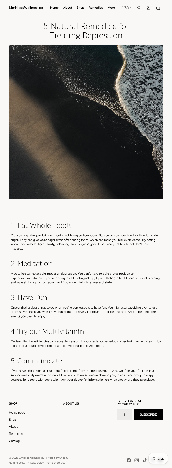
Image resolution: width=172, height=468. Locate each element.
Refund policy (17, 462)
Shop (12, 420)
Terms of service (55, 462)
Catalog (14, 441)
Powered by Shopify (56, 458)
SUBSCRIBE (148, 414)
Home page (17, 412)
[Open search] (139, 8)
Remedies (16, 434)
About (13, 426)
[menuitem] (111, 8)
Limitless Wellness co (31, 458)
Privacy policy (36, 462)
